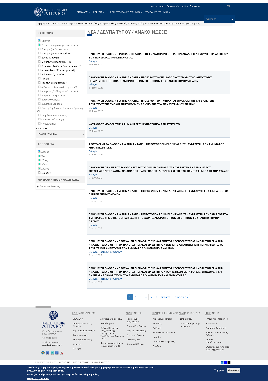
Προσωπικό (195, 6)
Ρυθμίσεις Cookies (38, 378)
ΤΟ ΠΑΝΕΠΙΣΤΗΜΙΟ (157, 12)
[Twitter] (52, 353)
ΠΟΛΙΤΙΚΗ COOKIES (81, 362)
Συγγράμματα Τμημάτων (111, 319)
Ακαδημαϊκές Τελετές (162, 319)
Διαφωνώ (233, 370)
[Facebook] (47, 353)
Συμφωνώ (219, 370)
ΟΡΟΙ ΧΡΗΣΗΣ (64, 362)
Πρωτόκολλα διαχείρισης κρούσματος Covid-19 (111, 344)
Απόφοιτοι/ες (173, 6)
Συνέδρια (157, 346)
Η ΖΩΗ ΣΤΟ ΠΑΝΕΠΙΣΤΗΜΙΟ (124, 12)
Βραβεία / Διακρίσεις (136, 330)
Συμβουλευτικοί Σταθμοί (84, 330)
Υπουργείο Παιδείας (82, 339)
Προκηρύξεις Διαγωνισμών (132, 320)
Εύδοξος (77, 348)
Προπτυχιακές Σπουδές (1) (54, 82)
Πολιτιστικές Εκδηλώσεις (164, 341)
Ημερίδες (157, 337)
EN (228, 6)
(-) (38, 186)
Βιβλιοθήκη (78, 319)
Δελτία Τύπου (186, 319)
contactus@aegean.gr (52, 345)
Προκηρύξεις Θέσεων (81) (54, 49)
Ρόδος (133, 23)
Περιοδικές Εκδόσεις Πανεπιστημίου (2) (61, 66)
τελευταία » (181, 296)
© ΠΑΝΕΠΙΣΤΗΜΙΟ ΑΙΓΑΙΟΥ (45, 362)
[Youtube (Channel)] (61, 353)
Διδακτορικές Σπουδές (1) (54, 74)
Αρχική (41, 23)
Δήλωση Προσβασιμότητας (214, 341)
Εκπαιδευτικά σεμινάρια (164, 332)
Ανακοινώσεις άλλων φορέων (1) (58, 70)
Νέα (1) (45, 78)
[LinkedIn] (57, 353)
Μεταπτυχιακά (133, 339)
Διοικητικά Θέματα (135, 335)
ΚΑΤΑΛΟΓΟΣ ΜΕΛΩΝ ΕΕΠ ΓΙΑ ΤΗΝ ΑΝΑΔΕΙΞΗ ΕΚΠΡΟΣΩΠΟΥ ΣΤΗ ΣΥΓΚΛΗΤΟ (134, 124)
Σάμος (104, 23)
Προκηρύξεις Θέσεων (136, 326)
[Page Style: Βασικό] (222, 362)
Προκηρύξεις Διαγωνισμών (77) (57, 53)
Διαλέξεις (157, 323)
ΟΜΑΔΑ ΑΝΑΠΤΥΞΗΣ (100, 362)
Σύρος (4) (46, 172)
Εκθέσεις (157, 328)
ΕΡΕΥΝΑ (98, 12)
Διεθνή (184, 6)
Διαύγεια (77, 344)
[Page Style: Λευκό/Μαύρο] (228, 362)
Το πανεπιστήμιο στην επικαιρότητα (170, 23)
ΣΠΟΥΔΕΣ (82, 12)
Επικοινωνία (211, 323)
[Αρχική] (52, 11)
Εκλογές (122, 23)
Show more (41, 128)
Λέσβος (143, 23)
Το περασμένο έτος (88, 23)
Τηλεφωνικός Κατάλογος (217, 319)
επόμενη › (166, 296)
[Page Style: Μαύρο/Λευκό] (231, 362)
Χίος (113, 23)
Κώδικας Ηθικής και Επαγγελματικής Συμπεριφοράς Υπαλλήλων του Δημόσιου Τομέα (112, 333)
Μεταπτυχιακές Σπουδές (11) (56, 61)
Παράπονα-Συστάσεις (216, 328)
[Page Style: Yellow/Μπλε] (225, 362)
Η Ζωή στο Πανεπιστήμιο (61, 23)
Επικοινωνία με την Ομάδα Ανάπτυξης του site (217, 348)
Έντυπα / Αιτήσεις (81, 335)
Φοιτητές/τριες (158, 6)
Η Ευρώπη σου (107, 323)
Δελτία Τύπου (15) (50, 57)
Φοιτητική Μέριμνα (135, 344)
